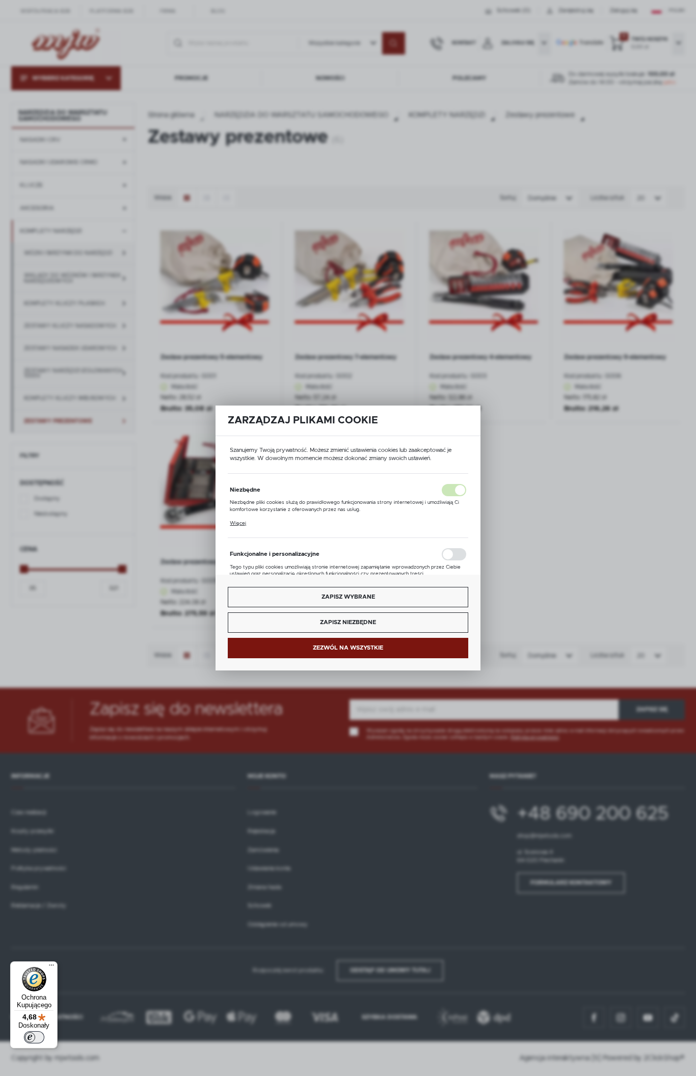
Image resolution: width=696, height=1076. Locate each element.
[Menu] (51, 967)
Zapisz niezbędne (348, 622)
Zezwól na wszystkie (348, 648)
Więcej (238, 523)
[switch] (34, 1037)
